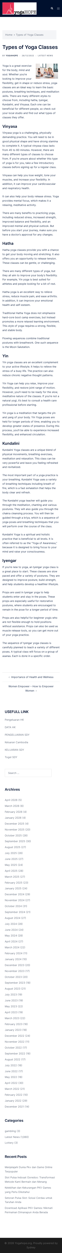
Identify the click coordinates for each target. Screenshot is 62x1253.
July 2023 (11, 994)
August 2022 (12, 1059)
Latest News (45, 55)
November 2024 (14, 900)
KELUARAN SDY (14, 749)
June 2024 (11, 929)
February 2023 (13, 1024)
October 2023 (13, 977)
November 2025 (14, 829)
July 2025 (11, 853)
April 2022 (11, 1083)
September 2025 (15, 841)
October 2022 (13, 1047)
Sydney (31, 1247)
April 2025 (11, 870)
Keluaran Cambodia (16, 742)
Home (8, 34)
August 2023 (12, 988)
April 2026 (11, 800)
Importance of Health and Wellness (32, 677)
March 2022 (12, 1088)
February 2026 (13, 811)
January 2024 (13, 959)
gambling (10, 1131)
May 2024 (11, 935)
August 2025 (12, 847)
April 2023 (11, 1012)
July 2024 (11, 923)
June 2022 (11, 1071)
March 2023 (12, 1018)
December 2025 (14, 823)
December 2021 (14, 1106)
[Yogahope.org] (19, 8)
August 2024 (12, 918)
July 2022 (11, 1065)
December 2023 (14, 965)
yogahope (12, 55)
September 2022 (15, 1053)
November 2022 (14, 1041)
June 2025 (11, 859)
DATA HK (10, 727)
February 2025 (13, 882)
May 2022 (11, 1077)
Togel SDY (11, 757)
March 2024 (12, 947)
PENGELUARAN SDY (17, 734)
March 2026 (12, 805)
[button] (52, 8)
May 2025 (11, 864)
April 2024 (11, 941)
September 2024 (15, 912)
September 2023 (15, 982)
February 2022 (13, 1094)
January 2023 (13, 1029)
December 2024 (14, 894)
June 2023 (11, 1000)
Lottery (9, 1142)
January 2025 (13, 888)
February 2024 (13, 953)
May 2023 (11, 1006)
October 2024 (13, 906)
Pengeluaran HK (14, 719)
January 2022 (13, 1100)
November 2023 (14, 971)
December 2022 (14, 1035)
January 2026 (13, 817)
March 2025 (12, 876)
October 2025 (13, 835)
